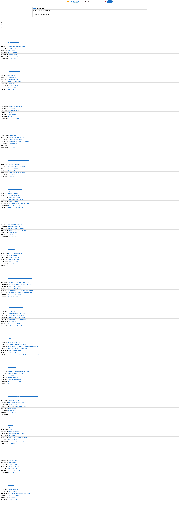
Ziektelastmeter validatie (13, 445)
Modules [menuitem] (90, 1)
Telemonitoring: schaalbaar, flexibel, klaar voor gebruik (17, 242)
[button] (105, 2)
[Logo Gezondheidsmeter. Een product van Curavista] (73, 2)
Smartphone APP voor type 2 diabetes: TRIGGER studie (17, 437)
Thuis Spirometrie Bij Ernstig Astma (14, 195)
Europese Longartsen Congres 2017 (14, 381)
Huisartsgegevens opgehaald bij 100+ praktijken (17, 151)
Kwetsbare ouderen (11, 472)
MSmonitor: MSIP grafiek (13, 464)
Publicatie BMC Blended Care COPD (15, 201)
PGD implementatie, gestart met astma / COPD (17, 470)
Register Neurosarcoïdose (12, 491)
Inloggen (110, 1)
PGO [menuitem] (86, 1)
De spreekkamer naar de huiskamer (14, 383)
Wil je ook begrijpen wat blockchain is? (14, 350)
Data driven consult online (13, 232)
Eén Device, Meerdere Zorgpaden (14, 197)
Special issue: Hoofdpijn (13, 54)
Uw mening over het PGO (12, 52)
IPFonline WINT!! (11, 429)
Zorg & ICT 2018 (11, 375)
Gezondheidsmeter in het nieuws (13, 143)
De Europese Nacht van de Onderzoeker (15, 147)
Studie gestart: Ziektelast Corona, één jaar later (17, 172)
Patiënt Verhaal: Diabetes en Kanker (14, 182)
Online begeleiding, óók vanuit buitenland (15, 226)
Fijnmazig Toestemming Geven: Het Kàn (15, 205)
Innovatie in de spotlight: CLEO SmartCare (15, 124)
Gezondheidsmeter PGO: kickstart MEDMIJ (15, 398)
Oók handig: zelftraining (12, 73)
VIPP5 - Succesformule (12, 44)
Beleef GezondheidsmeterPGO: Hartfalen (16, 327)
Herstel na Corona (12, 83)
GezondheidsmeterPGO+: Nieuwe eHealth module (17, 280)
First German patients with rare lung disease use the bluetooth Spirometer (20, 340)
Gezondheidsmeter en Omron (13, 176)
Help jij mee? (10, 338)
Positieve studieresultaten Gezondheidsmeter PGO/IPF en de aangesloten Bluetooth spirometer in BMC (25, 369)
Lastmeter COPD (11, 458)
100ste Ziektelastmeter (13, 443)
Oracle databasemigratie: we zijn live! (14, 93)
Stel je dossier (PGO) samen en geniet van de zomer (17, 89)
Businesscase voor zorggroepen (13, 431)
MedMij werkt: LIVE (11, 170)
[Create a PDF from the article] (90, 27)
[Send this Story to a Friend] (90, 24)
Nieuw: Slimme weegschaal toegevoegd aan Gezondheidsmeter (19, 141)
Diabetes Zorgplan (11, 456)
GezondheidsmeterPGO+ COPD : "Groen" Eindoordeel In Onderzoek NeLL (21, 290)
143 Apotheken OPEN (12, 48)
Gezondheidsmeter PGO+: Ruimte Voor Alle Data (16, 222)
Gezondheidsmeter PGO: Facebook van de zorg (16, 402)
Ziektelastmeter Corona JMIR (13, 193)
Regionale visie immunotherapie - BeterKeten (15, 373)
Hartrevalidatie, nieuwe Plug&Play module (15, 106)
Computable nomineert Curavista (13, 358)
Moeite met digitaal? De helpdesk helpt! (15, 139)
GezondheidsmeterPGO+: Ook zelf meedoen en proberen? (18, 267)
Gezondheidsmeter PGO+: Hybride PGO (15, 224)
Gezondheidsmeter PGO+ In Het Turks (15, 220)
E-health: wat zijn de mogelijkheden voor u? (15, 379)
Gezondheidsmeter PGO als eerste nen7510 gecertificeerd (18, 336)
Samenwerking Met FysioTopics (14, 153)
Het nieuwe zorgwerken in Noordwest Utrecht (16, 329)
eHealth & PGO (11, 263)
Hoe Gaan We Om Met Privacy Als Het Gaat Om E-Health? (19, 203)
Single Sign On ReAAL (12, 478)
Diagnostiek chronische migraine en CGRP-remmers (17, 131)
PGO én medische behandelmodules (14, 164)
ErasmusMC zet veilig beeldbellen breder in (15, 253)
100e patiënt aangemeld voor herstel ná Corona (16, 120)
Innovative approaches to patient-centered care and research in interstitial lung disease (23, 238)
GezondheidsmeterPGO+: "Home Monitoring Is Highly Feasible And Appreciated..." (22, 276)
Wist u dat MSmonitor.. (12, 497)
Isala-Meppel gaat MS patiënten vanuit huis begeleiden (18, 230)
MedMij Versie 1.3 (11, 180)
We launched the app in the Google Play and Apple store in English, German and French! (23, 346)
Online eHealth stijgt (11, 249)
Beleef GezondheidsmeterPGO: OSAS (15, 321)
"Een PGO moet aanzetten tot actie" (14, 168)
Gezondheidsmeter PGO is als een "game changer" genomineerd (18, 356)
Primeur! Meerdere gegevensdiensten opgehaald (16, 116)
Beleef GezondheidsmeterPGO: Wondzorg (15, 323)
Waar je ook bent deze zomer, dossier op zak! (15, 91)
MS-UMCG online (11, 485)
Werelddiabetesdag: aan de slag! (13, 410)
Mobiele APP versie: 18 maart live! (13, 466)
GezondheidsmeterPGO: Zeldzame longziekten (17, 317)
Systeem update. (11, 414)
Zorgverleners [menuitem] (96, 1)
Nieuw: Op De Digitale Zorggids (13, 50)
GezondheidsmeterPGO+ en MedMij (14, 288)
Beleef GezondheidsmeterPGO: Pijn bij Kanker (15, 325)
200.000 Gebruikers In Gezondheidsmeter (16, 149)
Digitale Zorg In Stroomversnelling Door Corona (16, 137)
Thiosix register (10, 425)
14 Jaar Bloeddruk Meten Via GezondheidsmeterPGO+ (17, 211)
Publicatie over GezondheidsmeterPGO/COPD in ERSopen (18, 360)
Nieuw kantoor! (11, 40)
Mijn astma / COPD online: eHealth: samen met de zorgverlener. (19, 493)
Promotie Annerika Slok (12, 408)
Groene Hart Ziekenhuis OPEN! (13, 75)
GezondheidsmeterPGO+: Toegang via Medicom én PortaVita (19, 282)
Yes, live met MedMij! (11, 174)
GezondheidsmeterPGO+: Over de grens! (15, 298)
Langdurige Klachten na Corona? (13, 42)
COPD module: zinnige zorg (12, 418)
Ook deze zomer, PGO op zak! (13, 87)
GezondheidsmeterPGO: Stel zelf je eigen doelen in (17, 319)
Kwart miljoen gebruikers (12, 114)
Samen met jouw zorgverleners (14, 85)
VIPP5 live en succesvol (13, 77)
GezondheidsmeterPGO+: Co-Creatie (15, 286)
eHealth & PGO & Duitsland (13, 261)
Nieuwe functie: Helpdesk (12, 62)
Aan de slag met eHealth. (13, 499)
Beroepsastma (11, 104)
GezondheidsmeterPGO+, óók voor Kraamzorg (16, 228)
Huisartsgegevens (11, 158)
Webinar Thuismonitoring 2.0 (13, 162)
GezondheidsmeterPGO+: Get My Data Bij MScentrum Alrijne (19, 271)
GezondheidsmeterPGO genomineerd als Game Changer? (17, 348)
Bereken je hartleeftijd (12, 60)
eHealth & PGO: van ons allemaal (13, 259)
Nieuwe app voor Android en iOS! (13, 79)
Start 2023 (10, 64)
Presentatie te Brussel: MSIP (13, 489)
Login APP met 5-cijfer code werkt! (14, 427)
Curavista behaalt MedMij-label (13, 296)
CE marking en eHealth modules (13, 251)
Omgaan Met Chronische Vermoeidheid (14, 191)
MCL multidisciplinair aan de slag (14, 400)
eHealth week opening (12, 265)
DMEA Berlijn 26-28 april (13, 100)
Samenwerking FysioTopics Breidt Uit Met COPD (17, 133)
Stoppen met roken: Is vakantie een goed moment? (16, 313)
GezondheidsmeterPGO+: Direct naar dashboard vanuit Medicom (20, 284)
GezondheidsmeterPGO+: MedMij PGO (14, 294)
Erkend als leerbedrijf (11, 487)
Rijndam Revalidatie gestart (13, 447)
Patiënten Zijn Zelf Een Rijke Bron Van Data (16, 145)
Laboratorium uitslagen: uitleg (14, 56)
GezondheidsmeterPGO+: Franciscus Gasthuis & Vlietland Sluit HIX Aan (20, 278)
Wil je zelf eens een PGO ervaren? (14, 342)
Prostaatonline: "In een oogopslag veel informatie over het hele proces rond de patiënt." (23, 396)
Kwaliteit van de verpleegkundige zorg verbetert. (16, 433)
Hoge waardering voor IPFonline (13, 377)
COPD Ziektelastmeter (12, 112)
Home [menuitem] (83, 1)
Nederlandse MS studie (13, 234)
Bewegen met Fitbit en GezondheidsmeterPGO (17, 309)
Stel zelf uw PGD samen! (12, 454)
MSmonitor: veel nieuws (13, 416)
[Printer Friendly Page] (90, 22)
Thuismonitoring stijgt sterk (13, 236)
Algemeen (34, 8)
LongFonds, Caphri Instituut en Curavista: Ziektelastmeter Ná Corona (20, 247)
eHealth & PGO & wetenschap (14, 257)
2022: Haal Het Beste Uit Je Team (14, 118)
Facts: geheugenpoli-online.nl (13, 468)
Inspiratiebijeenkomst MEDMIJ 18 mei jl (15, 385)
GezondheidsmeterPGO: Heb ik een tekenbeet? (16, 315)
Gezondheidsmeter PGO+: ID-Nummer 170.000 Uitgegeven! (18, 218)
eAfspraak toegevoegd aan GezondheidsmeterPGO (17, 344)
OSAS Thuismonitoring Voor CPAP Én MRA (15, 207)
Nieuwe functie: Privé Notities (13, 58)
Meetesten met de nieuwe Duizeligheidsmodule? (17, 46)
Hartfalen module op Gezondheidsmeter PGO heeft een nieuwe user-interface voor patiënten (24, 352)
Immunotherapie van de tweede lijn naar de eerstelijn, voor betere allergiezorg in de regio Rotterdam (25, 365)
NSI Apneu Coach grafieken (13, 460)
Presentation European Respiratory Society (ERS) (17, 476)
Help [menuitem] (100, 1)
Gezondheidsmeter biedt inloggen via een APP (16, 441)
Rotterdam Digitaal (11, 108)
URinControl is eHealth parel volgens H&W (15, 122)
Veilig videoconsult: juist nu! (13, 255)
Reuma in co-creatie (11, 311)
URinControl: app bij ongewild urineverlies (15, 189)
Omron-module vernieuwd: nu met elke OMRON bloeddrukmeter (18, 160)
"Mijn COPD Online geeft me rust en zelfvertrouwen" (18, 406)
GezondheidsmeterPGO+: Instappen (14, 300)
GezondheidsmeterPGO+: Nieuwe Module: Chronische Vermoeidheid (20, 292)
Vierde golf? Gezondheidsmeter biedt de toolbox (16, 166)
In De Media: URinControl (12, 178)
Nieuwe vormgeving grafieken (14, 474)
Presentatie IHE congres (13, 404)
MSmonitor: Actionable (12, 412)
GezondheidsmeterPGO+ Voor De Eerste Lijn (16, 269)
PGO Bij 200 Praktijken (12, 135)
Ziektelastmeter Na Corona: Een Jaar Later (15, 199)
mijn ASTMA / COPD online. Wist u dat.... (15, 495)
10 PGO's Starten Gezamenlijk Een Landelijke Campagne (18, 129)
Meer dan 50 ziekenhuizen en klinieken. (14, 81)
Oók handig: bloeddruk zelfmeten (14, 71)
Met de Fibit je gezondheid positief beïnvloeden (16, 387)
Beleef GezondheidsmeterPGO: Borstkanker (16, 307)
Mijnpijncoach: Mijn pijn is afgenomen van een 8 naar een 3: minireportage (20, 483)
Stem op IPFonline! (12, 435)
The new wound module (12, 367)
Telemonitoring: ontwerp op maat (14, 240)
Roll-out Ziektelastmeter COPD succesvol (15, 389)
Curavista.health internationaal (13, 110)
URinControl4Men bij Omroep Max (14, 102)
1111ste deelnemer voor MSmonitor (14, 394)
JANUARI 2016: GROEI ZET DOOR (14, 439)
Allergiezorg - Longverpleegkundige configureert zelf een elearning (19, 371)
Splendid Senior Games (12, 462)
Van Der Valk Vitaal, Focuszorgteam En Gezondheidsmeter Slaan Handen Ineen (21, 209)
